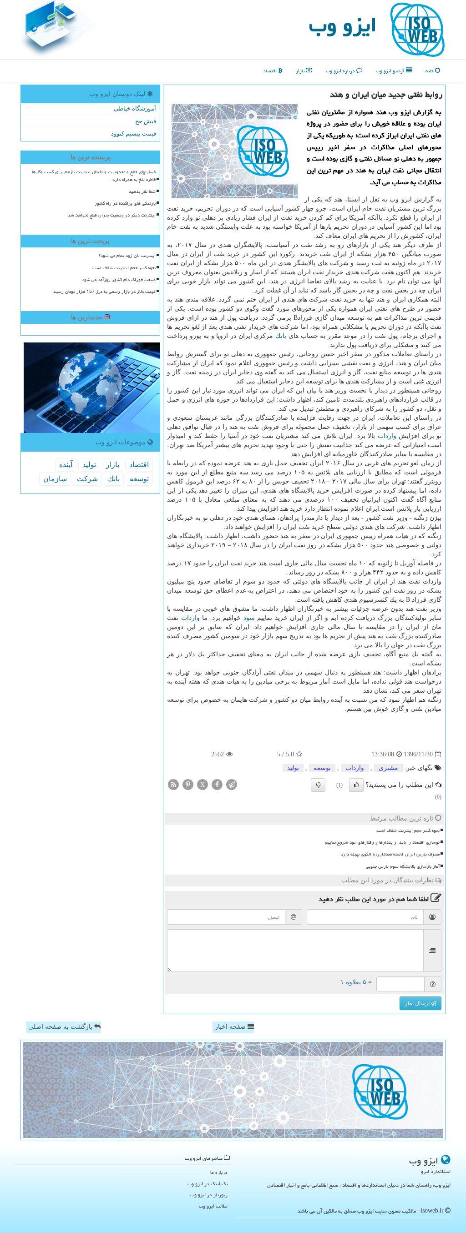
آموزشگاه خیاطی (135, 108)
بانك (280, 335)
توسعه (322, 768)
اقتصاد (270, 70)
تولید (293, 768)
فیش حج (145, 121)
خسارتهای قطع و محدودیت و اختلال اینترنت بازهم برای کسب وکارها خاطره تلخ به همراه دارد (94, 175)
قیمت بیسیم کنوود (133, 133)
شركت (87, 479)
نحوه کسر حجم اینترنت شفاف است (408, 830)
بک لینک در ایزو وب (207, 1183)
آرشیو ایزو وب (391, 70)
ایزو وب (343, 24)
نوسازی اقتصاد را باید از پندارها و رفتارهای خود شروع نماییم (382, 842)
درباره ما (219, 1172)
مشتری (388, 768)
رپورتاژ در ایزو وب (209, 1194)
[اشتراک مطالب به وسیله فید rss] (173, 784)
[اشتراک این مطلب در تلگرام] (231, 784)
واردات (387, 436)
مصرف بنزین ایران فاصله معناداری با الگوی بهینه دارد (390, 854)
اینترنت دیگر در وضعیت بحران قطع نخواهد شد (112, 215)
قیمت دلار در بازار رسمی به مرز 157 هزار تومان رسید (104, 291)
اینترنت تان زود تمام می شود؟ (127, 255)
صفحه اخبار (231, 1026)
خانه (430, 70)
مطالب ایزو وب (213, 1206)
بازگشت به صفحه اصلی (61, 1026)
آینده (65, 464)
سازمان (55, 479)
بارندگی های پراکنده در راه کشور (125, 203)
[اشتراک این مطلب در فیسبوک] (217, 784)
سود (249, 617)
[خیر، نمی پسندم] (318, 785)
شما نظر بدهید (142, 191)
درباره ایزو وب (341, 70)
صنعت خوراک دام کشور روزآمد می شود (119, 279)
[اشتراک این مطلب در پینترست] (188, 784)
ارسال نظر (418, 1003)
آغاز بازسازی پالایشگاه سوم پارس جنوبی (403, 866)
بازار (301, 70)
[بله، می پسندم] (356, 785)
